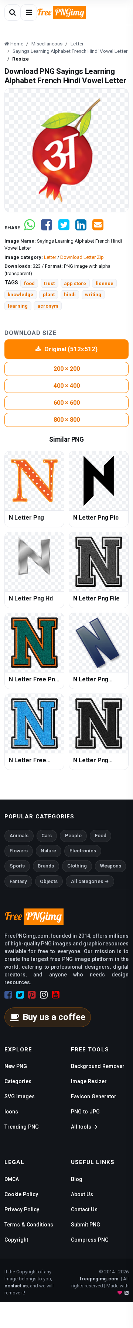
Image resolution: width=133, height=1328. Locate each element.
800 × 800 (67, 419)
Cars (46, 835)
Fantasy (18, 881)
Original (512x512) (71, 349)
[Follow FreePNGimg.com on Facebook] (8, 995)
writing (93, 294)
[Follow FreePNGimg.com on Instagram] (44, 995)
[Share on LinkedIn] (81, 227)
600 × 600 (67, 402)
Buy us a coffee (54, 1017)
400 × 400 (67, 385)
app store (75, 283)
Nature (48, 850)
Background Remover (98, 1066)
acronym (47, 306)
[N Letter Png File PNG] (98, 561)
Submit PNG (85, 1224)
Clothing (77, 866)
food (29, 283)
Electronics (82, 850)
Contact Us (84, 1209)
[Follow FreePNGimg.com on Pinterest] (32, 995)
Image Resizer (89, 1081)
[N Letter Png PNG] (34, 480)
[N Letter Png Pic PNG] (98, 480)
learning (18, 306)
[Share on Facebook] (46, 227)
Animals (19, 835)
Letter (50, 257)
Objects (49, 881)
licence (104, 283)
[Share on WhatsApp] (29, 227)
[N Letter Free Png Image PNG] (34, 642)
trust (49, 283)
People (73, 835)
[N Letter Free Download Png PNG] (34, 723)
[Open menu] (29, 12)
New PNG (15, 1066)
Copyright (16, 1239)
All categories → (90, 881)
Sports (17, 866)
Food (100, 835)
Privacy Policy (21, 1209)
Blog (76, 1179)
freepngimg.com (99, 1278)
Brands (46, 866)
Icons (11, 1111)
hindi (70, 294)
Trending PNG (21, 1126)
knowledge (20, 294)
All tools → (84, 1126)
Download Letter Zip (82, 257)
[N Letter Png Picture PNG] (98, 723)
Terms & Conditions (28, 1224)
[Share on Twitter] (64, 227)
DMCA (11, 1179)
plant (49, 294)
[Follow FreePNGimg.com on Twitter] (20, 995)
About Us (82, 1194)
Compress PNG (90, 1239)
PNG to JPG (85, 1111)
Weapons (110, 866)
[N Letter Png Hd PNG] (34, 561)
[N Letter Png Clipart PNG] (98, 642)
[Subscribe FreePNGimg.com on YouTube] (55, 995)
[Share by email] (98, 227)
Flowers (19, 850)
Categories (17, 1081)
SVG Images (19, 1096)
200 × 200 (67, 368)
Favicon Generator (93, 1096)
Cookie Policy (21, 1194)
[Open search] (12, 12)
